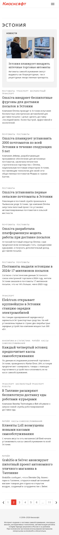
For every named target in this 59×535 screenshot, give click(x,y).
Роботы (6, 386)
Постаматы (8, 91)
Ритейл (36, 340)
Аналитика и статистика (16, 340)
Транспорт (22, 91)
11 (49, 502)
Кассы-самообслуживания (27, 421)
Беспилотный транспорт (30, 384)
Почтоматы (8, 134)
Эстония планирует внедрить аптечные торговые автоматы (29, 65)
